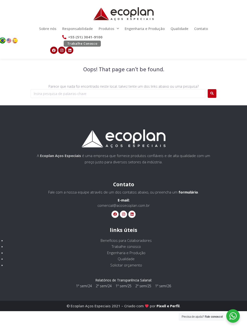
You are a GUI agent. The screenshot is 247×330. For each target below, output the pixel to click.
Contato (201, 28)
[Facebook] (53, 50)
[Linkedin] (69, 50)
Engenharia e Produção (145, 28)
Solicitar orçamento (126, 265)
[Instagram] (61, 50)
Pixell (161, 305)
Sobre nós (47, 28)
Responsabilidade (77, 28)
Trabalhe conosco (126, 246)
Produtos (106, 28)
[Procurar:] (118, 93)
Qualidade (179, 28)
